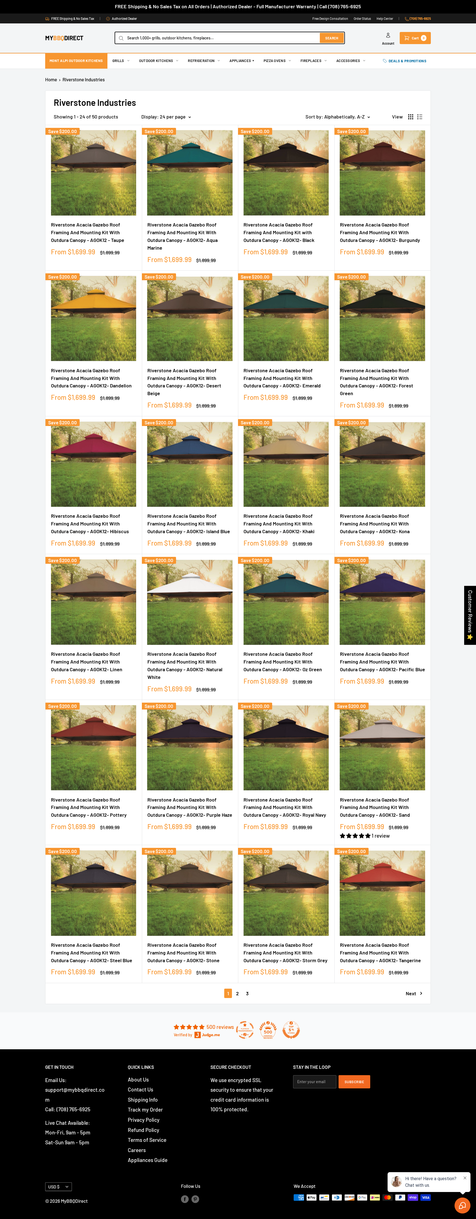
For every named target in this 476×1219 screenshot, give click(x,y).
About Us (138, 1079)
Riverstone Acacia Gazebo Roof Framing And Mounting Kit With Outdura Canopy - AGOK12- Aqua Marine (182, 236)
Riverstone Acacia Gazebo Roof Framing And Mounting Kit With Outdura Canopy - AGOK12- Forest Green (376, 382)
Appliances (241, 60)
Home (51, 79)
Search (331, 38)
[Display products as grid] (410, 116)
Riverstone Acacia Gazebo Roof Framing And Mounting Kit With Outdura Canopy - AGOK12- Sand (375, 807)
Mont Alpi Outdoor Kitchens (76, 60)
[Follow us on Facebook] (185, 1198)
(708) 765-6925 (420, 18)
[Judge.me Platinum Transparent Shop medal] (245, 1030)
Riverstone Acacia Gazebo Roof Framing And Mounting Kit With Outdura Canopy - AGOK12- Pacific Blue (382, 661)
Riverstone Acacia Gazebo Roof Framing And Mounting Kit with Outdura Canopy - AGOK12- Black (279, 232)
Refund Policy (143, 1130)
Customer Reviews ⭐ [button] (470, 615)
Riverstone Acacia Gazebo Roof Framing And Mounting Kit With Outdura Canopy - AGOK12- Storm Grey (286, 952)
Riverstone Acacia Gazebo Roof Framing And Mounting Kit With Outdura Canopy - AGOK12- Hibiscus (90, 523)
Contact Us (140, 1089)
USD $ (54, 1186)
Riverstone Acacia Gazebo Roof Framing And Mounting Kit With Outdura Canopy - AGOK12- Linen (86, 661)
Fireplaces (311, 60)
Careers (137, 1150)
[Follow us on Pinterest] (195, 1198)
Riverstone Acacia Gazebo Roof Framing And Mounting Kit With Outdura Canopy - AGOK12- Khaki (279, 523)
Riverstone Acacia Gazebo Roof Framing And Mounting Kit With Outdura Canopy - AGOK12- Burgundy (380, 232)
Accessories (348, 60)
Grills (118, 60)
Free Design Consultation (330, 18)
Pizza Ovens (275, 60)
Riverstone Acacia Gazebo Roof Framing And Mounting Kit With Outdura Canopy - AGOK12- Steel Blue (91, 952)
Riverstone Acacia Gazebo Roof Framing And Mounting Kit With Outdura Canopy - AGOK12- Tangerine (380, 952)
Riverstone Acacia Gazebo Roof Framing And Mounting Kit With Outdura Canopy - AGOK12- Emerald (282, 378)
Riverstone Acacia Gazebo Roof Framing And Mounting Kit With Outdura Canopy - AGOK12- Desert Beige (184, 382)
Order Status (362, 18)
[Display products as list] (419, 116)
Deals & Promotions (407, 61)
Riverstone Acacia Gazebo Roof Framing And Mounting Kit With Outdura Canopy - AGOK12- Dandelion (91, 378)
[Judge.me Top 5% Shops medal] (291, 1030)
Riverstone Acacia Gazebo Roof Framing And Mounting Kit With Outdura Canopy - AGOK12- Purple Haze (189, 807)
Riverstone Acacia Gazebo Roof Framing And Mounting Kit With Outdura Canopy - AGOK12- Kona (375, 523)
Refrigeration (201, 60)
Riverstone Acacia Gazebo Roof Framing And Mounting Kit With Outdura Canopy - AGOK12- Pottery (89, 807)
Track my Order (145, 1109)
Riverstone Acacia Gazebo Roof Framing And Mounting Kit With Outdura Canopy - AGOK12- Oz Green (283, 661)
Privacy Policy (143, 1119)
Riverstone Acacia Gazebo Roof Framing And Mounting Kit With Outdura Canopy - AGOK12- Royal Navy (285, 807)
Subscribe (354, 1082)
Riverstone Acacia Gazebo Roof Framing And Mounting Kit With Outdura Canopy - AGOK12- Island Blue (188, 523)
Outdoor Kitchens (156, 60)
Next (411, 993)
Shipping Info (143, 1099)
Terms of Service (147, 1140)
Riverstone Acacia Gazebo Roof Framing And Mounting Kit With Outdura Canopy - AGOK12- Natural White (184, 665)
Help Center (385, 18)
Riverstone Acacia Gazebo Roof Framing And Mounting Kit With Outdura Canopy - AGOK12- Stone (183, 952)
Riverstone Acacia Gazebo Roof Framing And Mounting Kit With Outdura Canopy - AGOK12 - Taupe (87, 232)
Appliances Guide (147, 1160)
